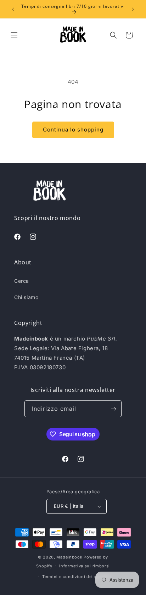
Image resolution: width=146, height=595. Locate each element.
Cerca (21, 281)
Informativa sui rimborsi (84, 565)
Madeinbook (69, 557)
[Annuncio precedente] (13, 9)
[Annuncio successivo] (133, 9)
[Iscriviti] (113, 408)
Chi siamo (26, 297)
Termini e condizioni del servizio (76, 576)
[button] (14, 35)
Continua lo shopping (73, 129)
